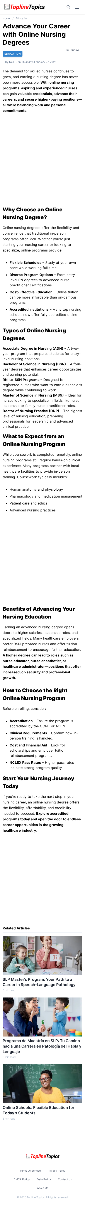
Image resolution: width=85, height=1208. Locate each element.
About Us (42, 1188)
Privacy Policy (56, 1170)
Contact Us (65, 1179)
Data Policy (44, 1179)
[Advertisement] (42, 160)
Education (22, 18)
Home (6, 18)
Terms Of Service (30, 1170)
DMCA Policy (22, 1179)
